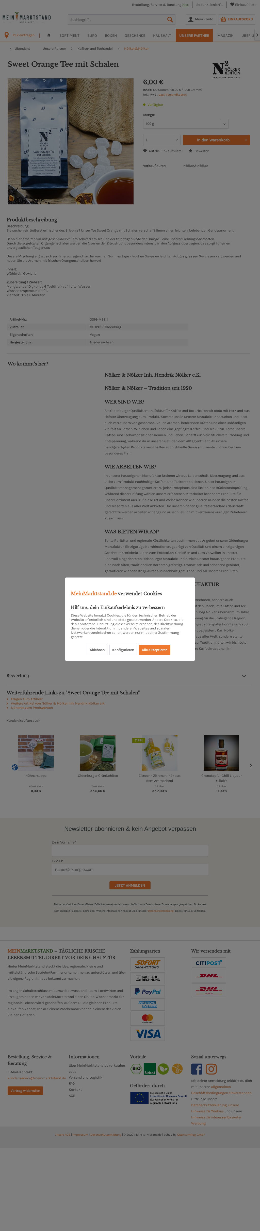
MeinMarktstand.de (94, 593)
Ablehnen (97, 650)
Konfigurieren (123, 650)
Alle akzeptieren (154, 650)
